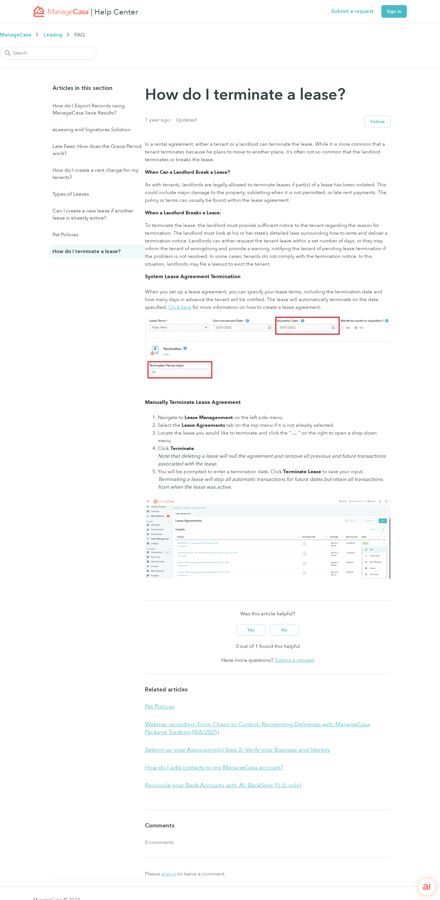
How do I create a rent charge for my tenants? (96, 174)
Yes (251, 630)
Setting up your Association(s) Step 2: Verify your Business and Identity (237, 750)
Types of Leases (71, 194)
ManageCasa (15, 34)
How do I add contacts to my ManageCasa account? (214, 768)
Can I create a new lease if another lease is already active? (93, 214)
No (284, 630)
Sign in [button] (394, 11)
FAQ (79, 34)
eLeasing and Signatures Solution (91, 129)
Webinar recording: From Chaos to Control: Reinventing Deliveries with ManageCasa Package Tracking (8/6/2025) (257, 728)
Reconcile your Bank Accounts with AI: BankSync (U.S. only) (223, 785)
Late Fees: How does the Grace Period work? (97, 150)
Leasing (52, 34)
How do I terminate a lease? (86, 251)
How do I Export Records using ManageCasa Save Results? (89, 109)
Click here (179, 307)
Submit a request (352, 11)
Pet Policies (65, 234)
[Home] (61, 11)
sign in (169, 873)
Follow (377, 122)
